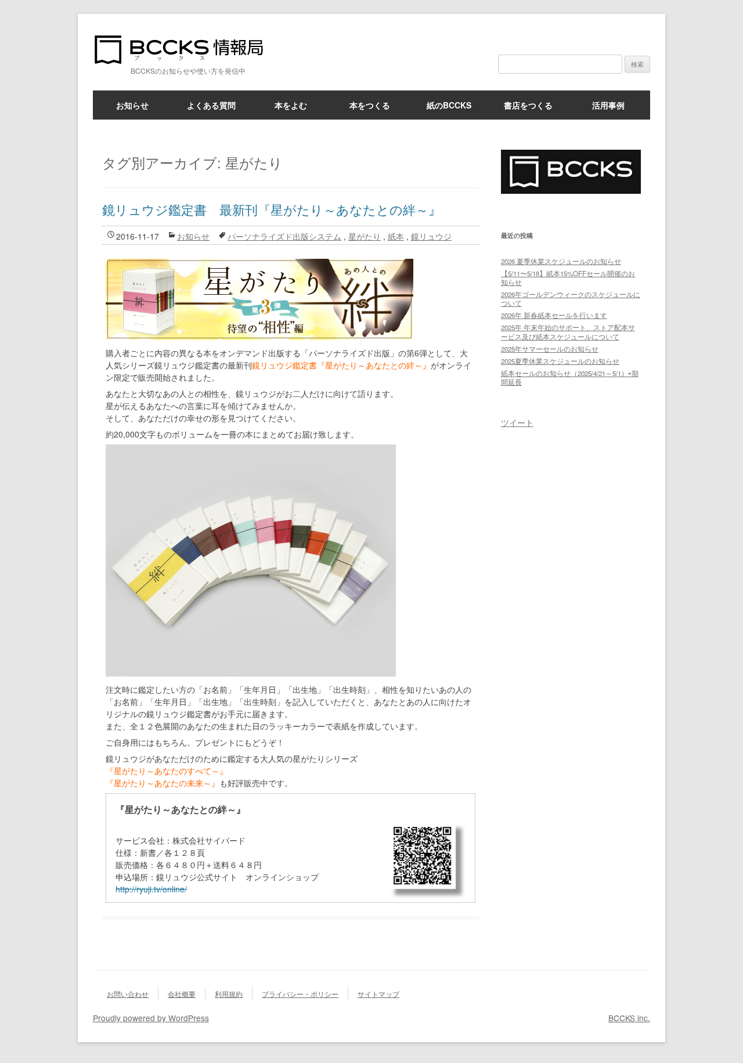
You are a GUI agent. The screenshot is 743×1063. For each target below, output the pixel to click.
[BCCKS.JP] (571, 190)
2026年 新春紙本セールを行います (554, 315)
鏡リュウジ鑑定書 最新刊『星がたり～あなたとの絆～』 (271, 209)
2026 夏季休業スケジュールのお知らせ (561, 261)
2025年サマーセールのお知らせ (549, 348)
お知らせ (132, 105)
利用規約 (229, 994)
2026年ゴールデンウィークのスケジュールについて (570, 299)
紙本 (396, 236)
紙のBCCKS (449, 105)
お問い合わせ (128, 994)
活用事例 (608, 105)
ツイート (517, 422)
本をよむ (291, 105)
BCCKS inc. (629, 1018)
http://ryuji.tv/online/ (151, 889)
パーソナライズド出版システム (284, 236)
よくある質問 (211, 105)
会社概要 (182, 994)
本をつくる (369, 105)
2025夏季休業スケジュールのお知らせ (560, 361)
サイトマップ (378, 994)
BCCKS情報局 (186, 49)
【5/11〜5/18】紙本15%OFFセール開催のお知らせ (568, 278)
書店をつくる (528, 105)
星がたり (364, 236)
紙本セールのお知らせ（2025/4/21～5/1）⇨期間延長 (570, 377)
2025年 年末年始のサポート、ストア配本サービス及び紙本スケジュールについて (568, 332)
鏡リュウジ (431, 236)
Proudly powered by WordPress (151, 1018)
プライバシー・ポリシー (300, 994)
